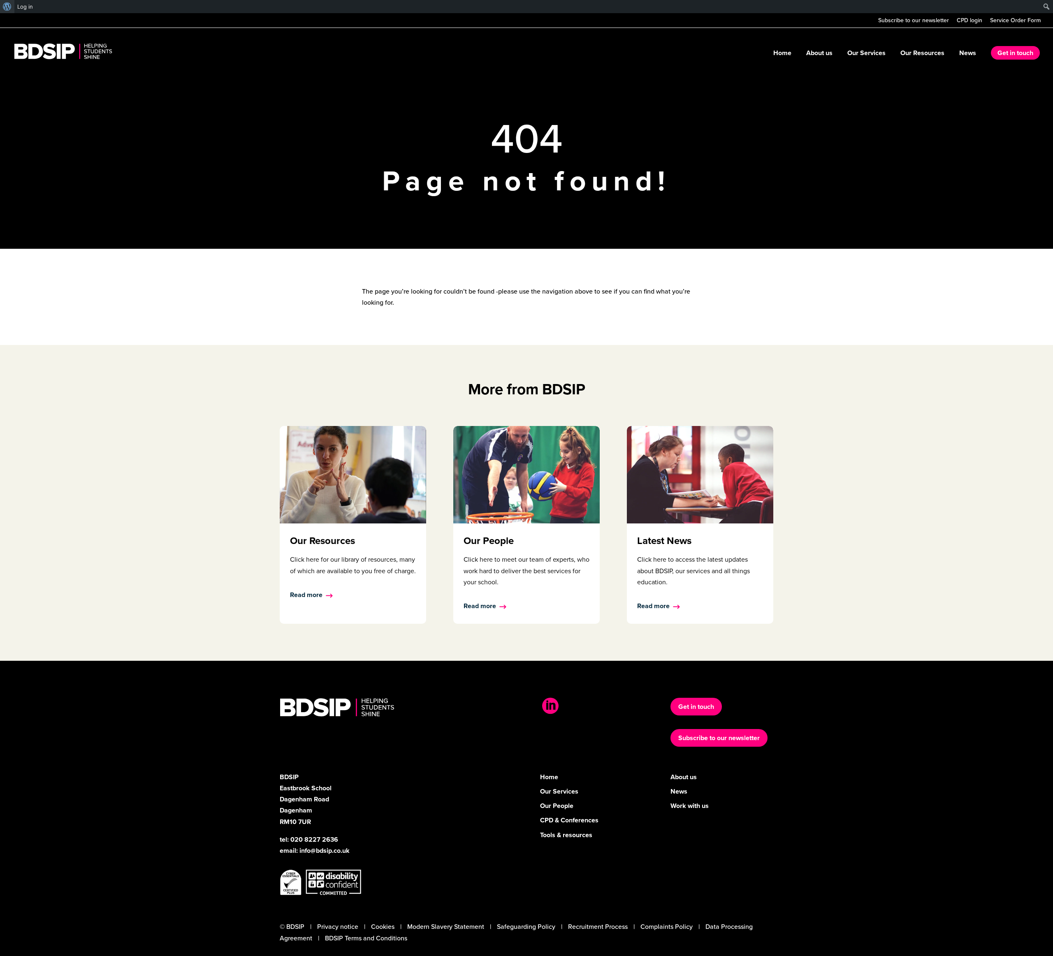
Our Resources (922, 54)
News (967, 54)
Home (782, 54)
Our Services (866, 54)
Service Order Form (1015, 21)
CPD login (969, 21)
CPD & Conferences (569, 820)
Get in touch (1015, 53)
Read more (306, 595)
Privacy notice (337, 926)
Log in (25, 6)
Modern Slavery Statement (445, 926)
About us (819, 54)
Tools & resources (566, 835)
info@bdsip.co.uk (324, 850)
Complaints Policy (666, 926)
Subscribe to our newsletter (913, 21)
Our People (556, 805)
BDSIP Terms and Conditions (366, 938)
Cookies (382, 926)
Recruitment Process (598, 926)
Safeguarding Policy (526, 926)
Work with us (689, 805)
